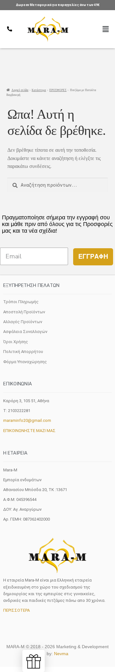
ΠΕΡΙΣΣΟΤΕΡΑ (16, 610)
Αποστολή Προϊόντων (24, 311)
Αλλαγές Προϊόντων (22, 321)
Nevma (61, 653)
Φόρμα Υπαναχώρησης (25, 361)
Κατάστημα (39, 90)
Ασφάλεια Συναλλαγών (25, 331)
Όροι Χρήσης (15, 341)
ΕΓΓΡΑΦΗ (93, 256)
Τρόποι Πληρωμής (21, 301)
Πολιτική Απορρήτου (23, 351)
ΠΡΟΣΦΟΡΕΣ (57, 90)
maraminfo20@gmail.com (27, 420)
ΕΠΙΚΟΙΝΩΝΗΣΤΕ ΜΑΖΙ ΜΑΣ (29, 430)
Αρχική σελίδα (20, 90)
